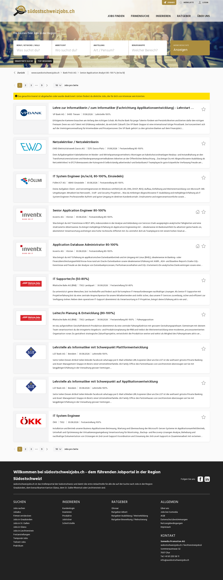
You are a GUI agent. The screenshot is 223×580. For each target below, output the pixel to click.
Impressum (166, 527)
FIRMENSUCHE (140, 16)
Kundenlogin (68, 508)
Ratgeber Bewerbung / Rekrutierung (129, 519)
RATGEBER (184, 16)
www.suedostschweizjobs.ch (45, 72)
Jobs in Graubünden (22, 519)
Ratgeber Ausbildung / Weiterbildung (130, 516)
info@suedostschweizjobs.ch (175, 560)
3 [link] (31, 85)
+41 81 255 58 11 (171, 556)
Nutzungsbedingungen (172, 523)
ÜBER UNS (203, 16)
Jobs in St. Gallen (21, 523)
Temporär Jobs (20, 538)
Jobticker (67, 519)
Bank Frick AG (69, 72)
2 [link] (25, 85)
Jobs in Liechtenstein (23, 531)
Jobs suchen (19, 508)
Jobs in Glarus (19, 527)
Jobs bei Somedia (169, 512)
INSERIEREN (163, 16)
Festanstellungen (21, 534)
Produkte (67, 516)
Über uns (165, 508)
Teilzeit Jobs (19, 542)
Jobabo (17, 512)
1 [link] (19, 85)
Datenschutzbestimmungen (174, 519)
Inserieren (67, 512)
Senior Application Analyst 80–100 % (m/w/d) (102, 72)
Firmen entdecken (22, 516)
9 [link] (41, 85)
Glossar (115, 508)
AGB (163, 516)
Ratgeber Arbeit (119, 512)
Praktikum (18, 546)
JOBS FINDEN (116, 16)
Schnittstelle (68, 523)
